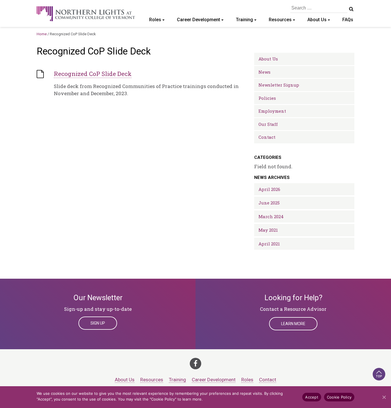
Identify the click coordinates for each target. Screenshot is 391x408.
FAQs (347, 19)
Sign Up (97, 323)
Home (42, 34)
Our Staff (268, 124)
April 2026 (269, 189)
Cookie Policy (339, 397)
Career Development (198, 19)
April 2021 (269, 244)
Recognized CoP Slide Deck (93, 74)
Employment (272, 111)
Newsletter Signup (278, 85)
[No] (384, 397)
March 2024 (271, 216)
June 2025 (269, 203)
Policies (267, 98)
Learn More (293, 323)
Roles (155, 19)
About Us (317, 19)
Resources (280, 19)
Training (244, 19)
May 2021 (268, 230)
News (264, 72)
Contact (266, 137)
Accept (311, 397)
